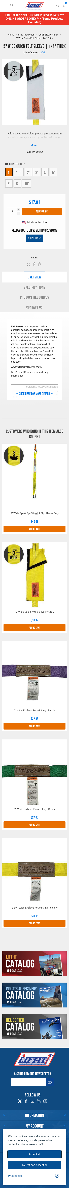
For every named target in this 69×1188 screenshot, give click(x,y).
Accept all (34, 1154)
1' (9, 172)
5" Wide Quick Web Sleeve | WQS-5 (34, 611)
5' (53, 172)
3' (36, 172)
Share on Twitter (28, 264)
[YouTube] (32, 1101)
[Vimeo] (39, 1101)
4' (45, 172)
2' (28, 172)
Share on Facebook (34, 264)
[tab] (34, 277)
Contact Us (34, 307)
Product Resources (34, 297)
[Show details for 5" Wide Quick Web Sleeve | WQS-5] (34, 575)
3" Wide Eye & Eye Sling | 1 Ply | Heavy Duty (35, 513)
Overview (34, 277)
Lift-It (43, 52)
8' (17, 183)
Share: (34, 257)
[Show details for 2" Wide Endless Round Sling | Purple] (34, 673)
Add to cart (42, 211)
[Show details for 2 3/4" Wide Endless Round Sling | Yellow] (34, 871)
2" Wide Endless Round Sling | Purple (34, 710)
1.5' (18, 172)
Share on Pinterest (39, 264)
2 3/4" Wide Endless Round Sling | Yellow (34, 907)
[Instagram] (45, 1101)
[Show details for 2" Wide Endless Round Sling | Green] (34, 772)
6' (9, 183)
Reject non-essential (34, 1165)
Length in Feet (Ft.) (14, 164)
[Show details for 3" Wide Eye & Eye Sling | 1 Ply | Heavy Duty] (34, 476)
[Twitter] (19, 1100)
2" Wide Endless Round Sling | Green (34, 809)
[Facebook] (26, 1101)
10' (26, 183)
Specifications (34, 287)
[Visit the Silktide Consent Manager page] (57, 1176)
